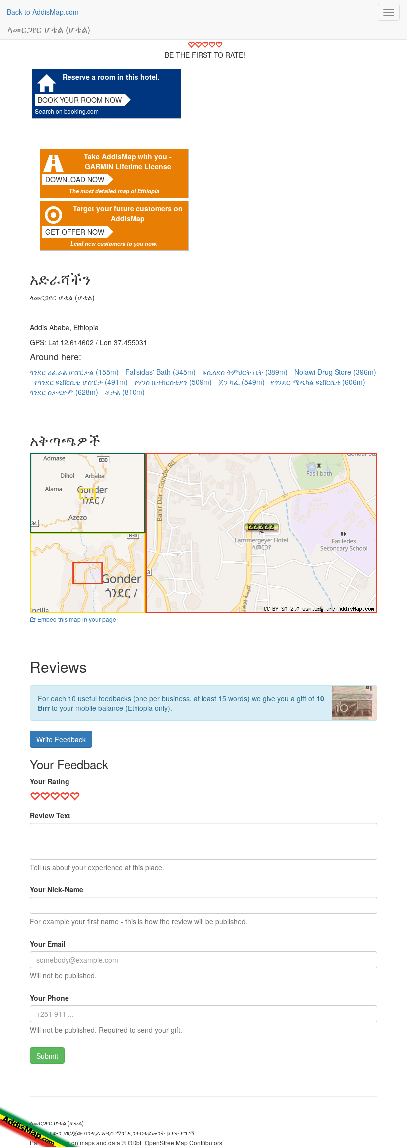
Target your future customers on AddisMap (128, 213)
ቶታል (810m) (125, 392)
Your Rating (49, 781)
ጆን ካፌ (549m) (242, 382)
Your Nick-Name (56, 889)
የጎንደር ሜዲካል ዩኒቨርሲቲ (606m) (319, 382)
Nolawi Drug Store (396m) (335, 372)
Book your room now (80, 100)
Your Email (48, 944)
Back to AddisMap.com (43, 12)
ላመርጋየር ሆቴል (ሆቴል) (48, 28)
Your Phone (49, 998)
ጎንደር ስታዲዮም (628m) (65, 392)
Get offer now (74, 232)
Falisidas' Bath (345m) (161, 372)
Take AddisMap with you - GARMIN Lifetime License (128, 161)
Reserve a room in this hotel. (111, 77)
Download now (74, 179)
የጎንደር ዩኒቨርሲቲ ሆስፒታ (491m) (82, 382)
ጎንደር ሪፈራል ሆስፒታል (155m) (75, 372)
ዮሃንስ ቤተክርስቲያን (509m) (174, 382)
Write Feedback (61, 739)
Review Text (50, 815)
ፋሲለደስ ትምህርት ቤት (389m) (246, 372)
